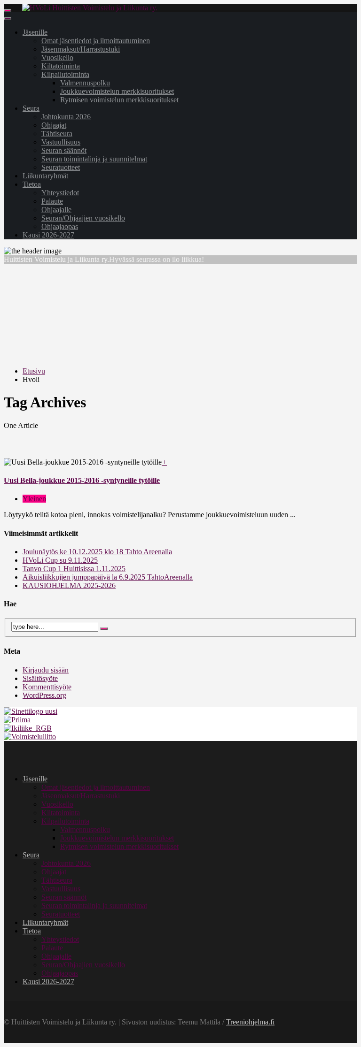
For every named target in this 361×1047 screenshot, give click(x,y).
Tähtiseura (56, 134)
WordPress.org (44, 695)
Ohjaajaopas (59, 226)
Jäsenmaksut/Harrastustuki (80, 49)
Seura (31, 108)
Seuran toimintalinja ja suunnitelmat (94, 159)
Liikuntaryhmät (45, 176)
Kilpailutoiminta (65, 74)
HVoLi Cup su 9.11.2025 (60, 560)
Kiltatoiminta (60, 66)
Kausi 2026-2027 (48, 235)
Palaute (52, 201)
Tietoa (32, 184)
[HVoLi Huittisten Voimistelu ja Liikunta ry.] (89, 8)
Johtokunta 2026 (66, 117)
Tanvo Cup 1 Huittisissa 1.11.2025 (74, 569)
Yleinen (34, 499)
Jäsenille (35, 32)
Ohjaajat (53, 125)
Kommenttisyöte (47, 687)
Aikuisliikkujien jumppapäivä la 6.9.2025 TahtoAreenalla (108, 577)
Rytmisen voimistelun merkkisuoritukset (119, 100)
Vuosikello (57, 57)
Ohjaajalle (56, 210)
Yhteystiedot (60, 193)
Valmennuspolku (85, 83)
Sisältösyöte (40, 678)
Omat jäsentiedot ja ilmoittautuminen (95, 41)
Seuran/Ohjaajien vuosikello (83, 218)
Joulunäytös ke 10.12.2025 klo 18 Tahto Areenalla (97, 552)
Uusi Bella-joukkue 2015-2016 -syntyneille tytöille (82, 480)
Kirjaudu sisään (46, 670)
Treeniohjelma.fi (250, 1022)
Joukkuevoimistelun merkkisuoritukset (117, 91)
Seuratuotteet (60, 167)
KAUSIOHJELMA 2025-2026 (69, 585)
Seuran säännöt (63, 150)
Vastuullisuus (60, 142)
